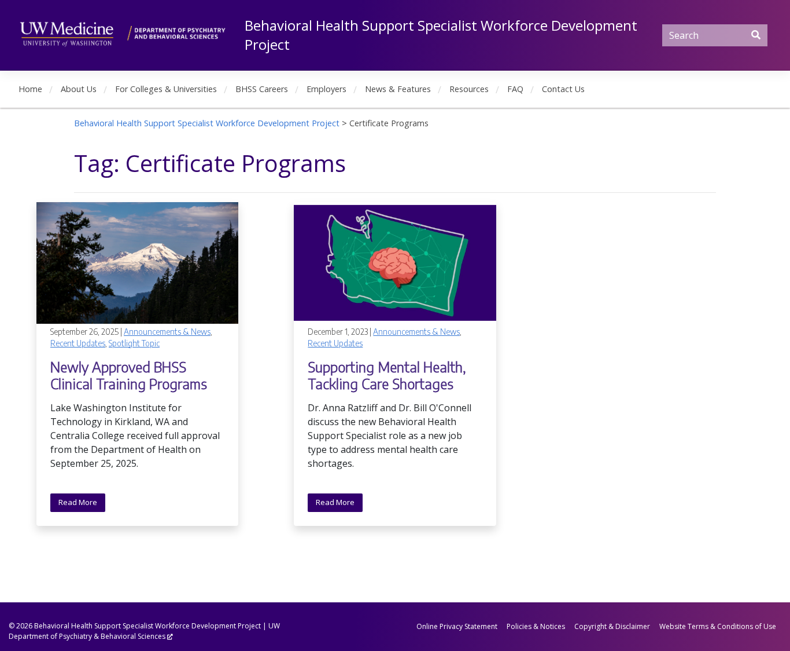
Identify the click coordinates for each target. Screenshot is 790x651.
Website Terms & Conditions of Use (717, 626)
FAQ (515, 88)
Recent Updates (77, 343)
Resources (469, 88)
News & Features (398, 88)
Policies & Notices (536, 626)
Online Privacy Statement (456, 626)
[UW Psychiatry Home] (122, 33)
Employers (326, 88)
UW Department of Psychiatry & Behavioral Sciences (144, 631)
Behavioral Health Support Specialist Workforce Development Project (147, 626)
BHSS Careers (261, 88)
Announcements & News (167, 332)
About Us (79, 88)
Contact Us (563, 88)
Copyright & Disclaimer (612, 626)
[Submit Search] (755, 34)
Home (30, 88)
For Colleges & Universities (166, 88)
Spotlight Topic (134, 343)
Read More (77, 502)
